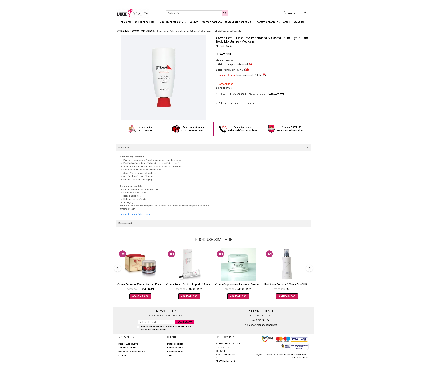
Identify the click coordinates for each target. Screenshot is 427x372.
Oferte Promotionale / (144, 31)
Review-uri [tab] (125, 223)
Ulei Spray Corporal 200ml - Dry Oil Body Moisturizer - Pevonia (287, 284)
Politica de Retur (175, 347)
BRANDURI (298, 22)
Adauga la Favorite (228, 103)
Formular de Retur (175, 351)
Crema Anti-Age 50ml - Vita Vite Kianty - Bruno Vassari (140, 284)
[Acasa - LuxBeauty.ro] (132, 13)
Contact (122, 355)
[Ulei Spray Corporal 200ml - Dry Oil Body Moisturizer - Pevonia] (287, 264)
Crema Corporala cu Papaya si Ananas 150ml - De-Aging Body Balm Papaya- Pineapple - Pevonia (238, 284)
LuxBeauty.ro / (124, 31)
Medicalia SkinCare (225, 46)
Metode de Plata (175, 344)
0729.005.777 (262, 320)
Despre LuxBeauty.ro (128, 344)
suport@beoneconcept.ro (263, 324)
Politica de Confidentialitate (153, 329)
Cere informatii (254, 103)
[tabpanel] (163, 77)
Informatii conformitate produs (135, 214)
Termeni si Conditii (127, 347)
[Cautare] (225, 13)
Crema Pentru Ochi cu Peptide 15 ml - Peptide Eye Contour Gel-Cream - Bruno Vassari (189, 284)
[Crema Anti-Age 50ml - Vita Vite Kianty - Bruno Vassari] (140, 264)
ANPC (170, 355)
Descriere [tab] (123, 147)
